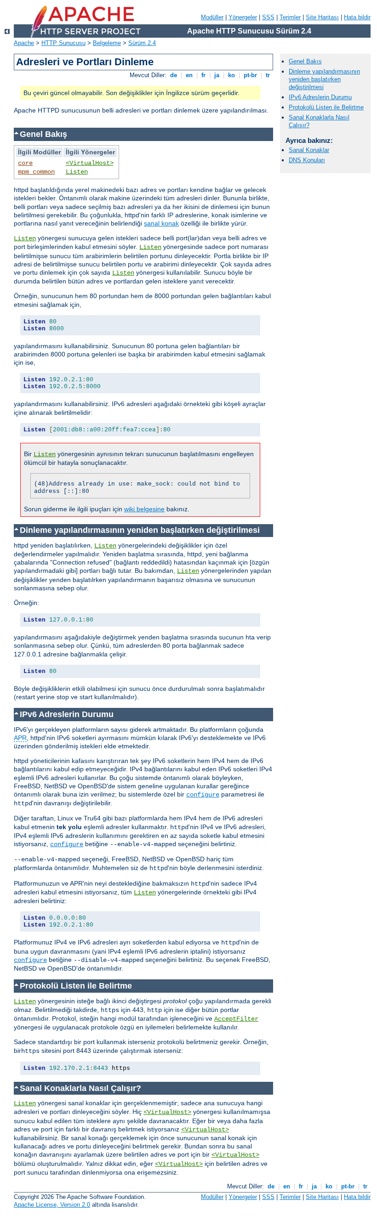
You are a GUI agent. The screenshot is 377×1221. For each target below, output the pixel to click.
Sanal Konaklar (309, 150)
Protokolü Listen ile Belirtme (326, 107)
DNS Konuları (307, 160)
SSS (268, 17)
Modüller (212, 17)
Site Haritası (322, 17)
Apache (24, 43)
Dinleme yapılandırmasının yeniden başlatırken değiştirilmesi (324, 79)
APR (20, 737)
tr (268, 75)
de (173, 75)
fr (203, 75)
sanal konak (161, 223)
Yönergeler (242, 17)
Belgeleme (107, 43)
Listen (77, 171)
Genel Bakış (305, 61)
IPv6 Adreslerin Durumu (320, 97)
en (189, 75)
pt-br (250, 75)
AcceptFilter (236, 1019)
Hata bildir (357, 17)
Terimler (290, 17)
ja (216, 75)
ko (231, 75)
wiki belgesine (144, 509)
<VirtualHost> (90, 163)
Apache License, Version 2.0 (52, 1204)
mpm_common (36, 171)
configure (202, 794)
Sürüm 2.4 (142, 43)
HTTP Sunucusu (63, 43)
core (25, 163)
